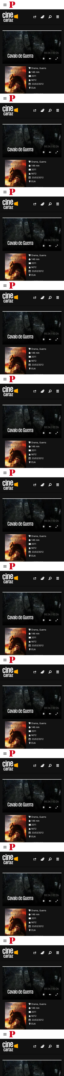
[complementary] (32, 538)
